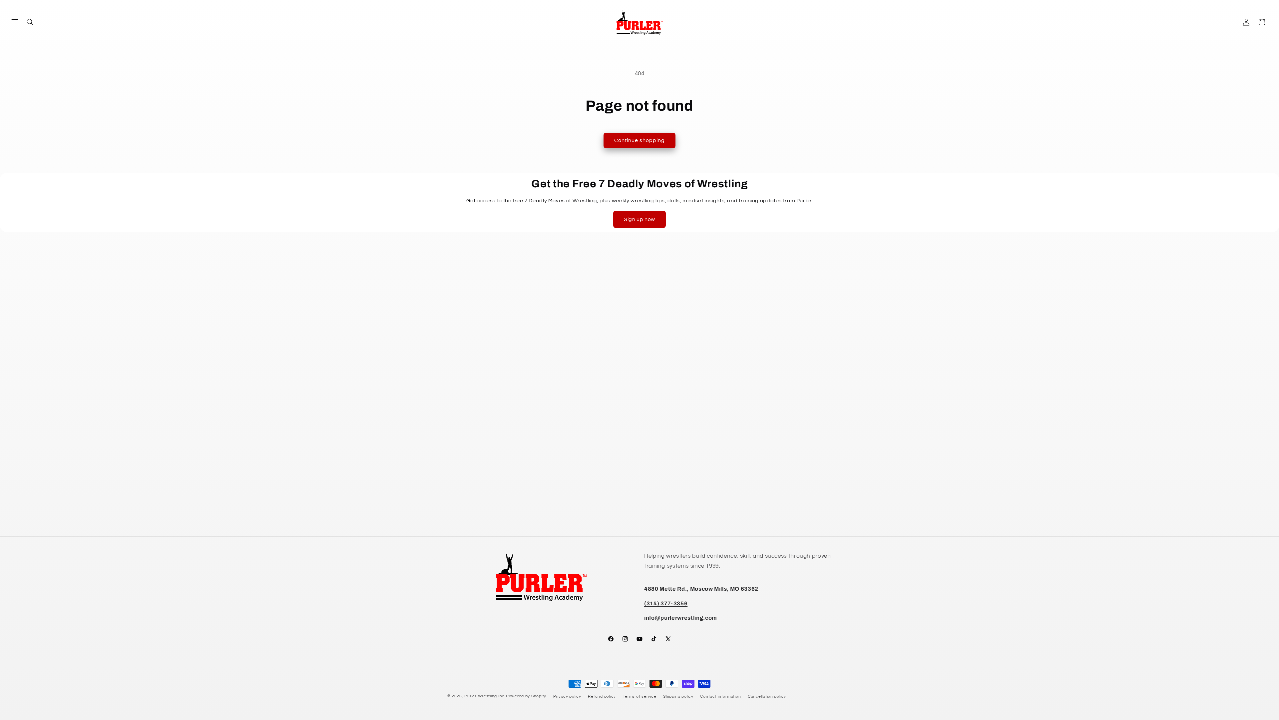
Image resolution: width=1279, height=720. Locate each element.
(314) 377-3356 (665, 603)
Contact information (720, 696)
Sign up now (639, 219)
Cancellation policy (767, 696)
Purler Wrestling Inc (484, 696)
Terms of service (639, 696)
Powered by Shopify (526, 696)
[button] (14, 22)
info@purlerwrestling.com (680, 618)
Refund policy (602, 696)
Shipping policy (678, 696)
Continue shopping (639, 140)
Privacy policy (567, 696)
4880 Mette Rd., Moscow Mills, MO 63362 (701, 589)
